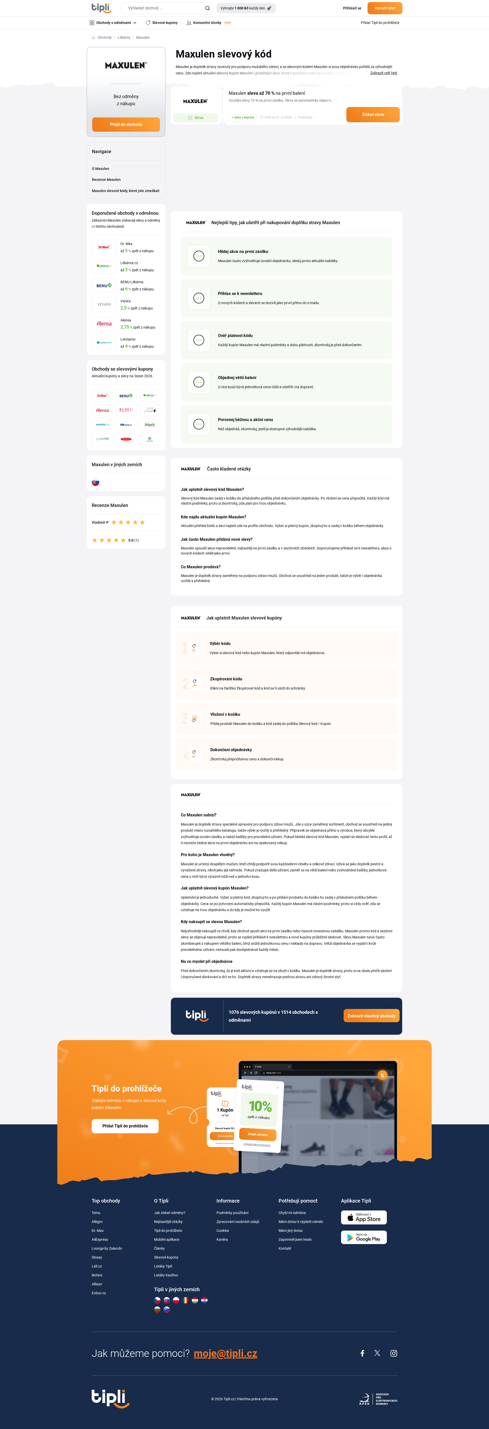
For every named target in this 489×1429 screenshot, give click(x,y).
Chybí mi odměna (292, 1213)
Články (159, 1248)
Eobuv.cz (99, 1293)
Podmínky (305, 117)
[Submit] (207, 8)
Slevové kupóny (166, 1257)
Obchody (105, 37)
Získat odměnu (258, 1134)
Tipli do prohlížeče (168, 1231)
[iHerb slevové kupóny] (149, 425)
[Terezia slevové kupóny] (126, 439)
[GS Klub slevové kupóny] (126, 425)
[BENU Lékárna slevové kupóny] (126, 396)
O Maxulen (100, 169)
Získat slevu (373, 114)
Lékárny (124, 37)
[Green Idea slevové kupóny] (149, 439)
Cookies (222, 1231)
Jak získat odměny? (169, 1213)
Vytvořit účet (385, 8)
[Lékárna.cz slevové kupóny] (149, 396)
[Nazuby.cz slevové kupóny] (102, 425)
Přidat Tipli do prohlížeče (125, 1126)
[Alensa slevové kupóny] (102, 410)
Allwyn (97, 1284)
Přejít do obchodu (126, 124)
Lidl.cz (97, 1266)
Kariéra (222, 1239)
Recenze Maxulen (106, 180)
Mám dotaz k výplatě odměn (301, 1222)
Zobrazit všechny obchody (372, 1016)
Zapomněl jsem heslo (295, 1239)
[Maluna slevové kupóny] (126, 410)
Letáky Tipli (163, 1266)
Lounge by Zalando (107, 1248)
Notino (97, 1275)
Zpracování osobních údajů (237, 1222)
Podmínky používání (232, 1213)
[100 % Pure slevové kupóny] (149, 410)
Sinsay (97, 1257)
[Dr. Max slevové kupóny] (102, 396)
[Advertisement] (286, 165)
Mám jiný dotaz (291, 1231)
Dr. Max (98, 1231)
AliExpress (100, 1239)
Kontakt (285, 1248)
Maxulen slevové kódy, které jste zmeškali (125, 191)
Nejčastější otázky (168, 1222)
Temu (96, 1213)
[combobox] (167, 8)
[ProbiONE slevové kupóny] (102, 439)
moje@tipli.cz (225, 1353)
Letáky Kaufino (166, 1275)
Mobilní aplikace (166, 1239)
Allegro (97, 1222)
